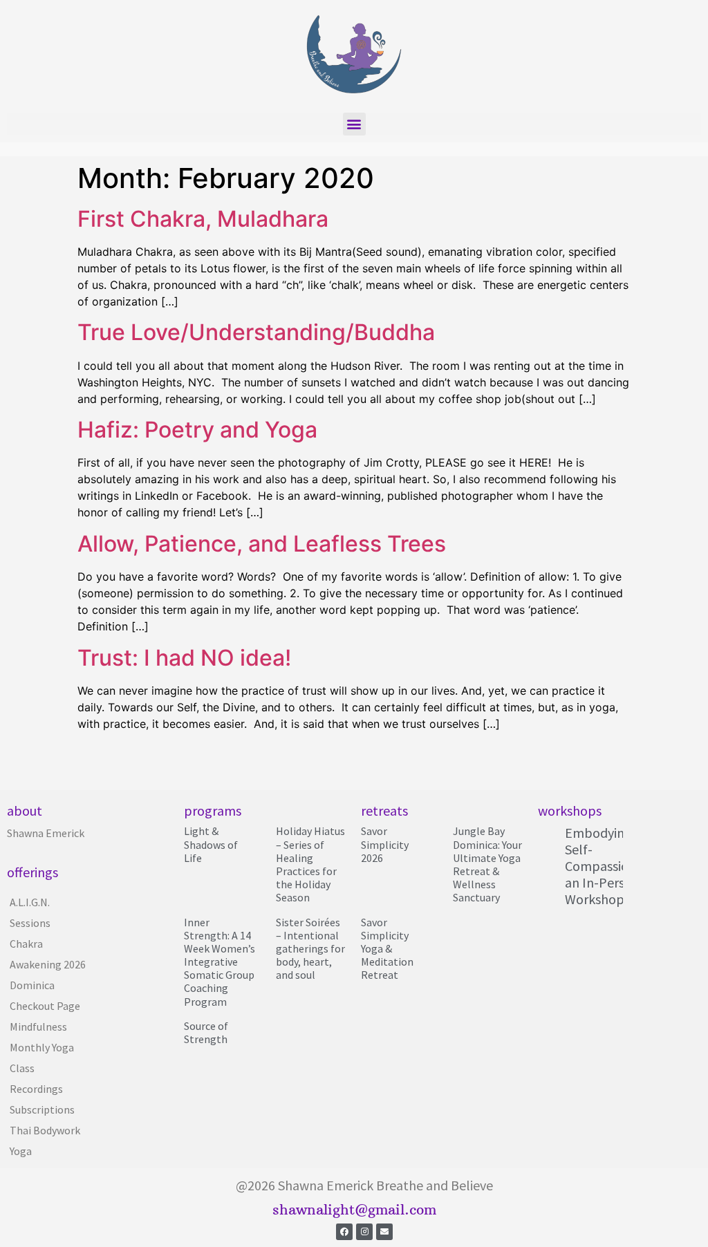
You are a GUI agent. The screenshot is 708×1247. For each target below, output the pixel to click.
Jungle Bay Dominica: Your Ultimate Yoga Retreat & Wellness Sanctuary (487, 864)
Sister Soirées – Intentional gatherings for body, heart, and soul (310, 948)
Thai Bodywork (45, 1130)
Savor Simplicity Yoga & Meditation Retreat (387, 948)
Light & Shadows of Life (211, 844)
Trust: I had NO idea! (184, 657)
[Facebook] (344, 1231)
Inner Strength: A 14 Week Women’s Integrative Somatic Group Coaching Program (219, 962)
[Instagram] (364, 1231)
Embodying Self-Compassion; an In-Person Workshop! (602, 866)
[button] (354, 124)
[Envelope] (384, 1231)
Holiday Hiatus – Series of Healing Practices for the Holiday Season (310, 864)
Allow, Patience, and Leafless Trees (261, 543)
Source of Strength (206, 1032)
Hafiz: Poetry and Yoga (197, 429)
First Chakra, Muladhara (202, 218)
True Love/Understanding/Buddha (256, 332)
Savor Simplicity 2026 (385, 844)
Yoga (21, 1151)
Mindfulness (38, 1026)
